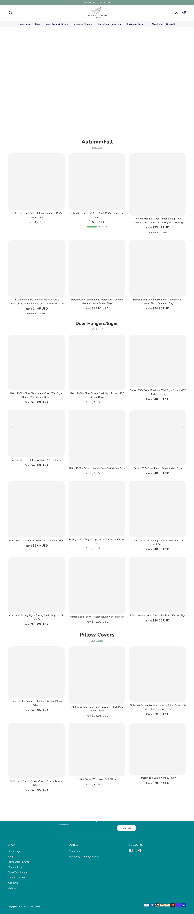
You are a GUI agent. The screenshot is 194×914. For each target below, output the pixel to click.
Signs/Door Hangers (108, 24)
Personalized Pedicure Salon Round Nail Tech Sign (97, 616)
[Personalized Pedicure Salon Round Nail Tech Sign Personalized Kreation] (97, 585)
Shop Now (97, 328)
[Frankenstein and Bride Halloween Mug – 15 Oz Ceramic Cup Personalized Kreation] (36, 181)
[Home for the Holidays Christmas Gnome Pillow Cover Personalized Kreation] (36, 672)
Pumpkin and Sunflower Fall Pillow (157, 777)
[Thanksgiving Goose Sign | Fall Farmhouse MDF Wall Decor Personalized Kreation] (157, 509)
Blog (37, 24)
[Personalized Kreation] (97, 85)
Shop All (170, 24)
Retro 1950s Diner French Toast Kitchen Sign (158, 468)
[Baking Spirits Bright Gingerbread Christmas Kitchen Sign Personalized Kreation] (97, 508)
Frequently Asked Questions (84, 856)
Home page (24, 24)
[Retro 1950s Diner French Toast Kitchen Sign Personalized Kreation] (157, 437)
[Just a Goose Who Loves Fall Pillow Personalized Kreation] (97, 749)
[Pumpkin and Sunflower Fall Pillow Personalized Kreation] (157, 749)
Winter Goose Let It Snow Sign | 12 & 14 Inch (36, 460)
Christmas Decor (135, 24)
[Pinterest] (139, 850)
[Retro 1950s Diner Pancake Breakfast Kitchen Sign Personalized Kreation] (36, 509)
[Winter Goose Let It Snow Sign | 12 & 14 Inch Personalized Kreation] (36, 433)
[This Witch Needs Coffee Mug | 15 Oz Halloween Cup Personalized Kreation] (97, 181)
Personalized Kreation (31, 906)
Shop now (97, 147)
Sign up (127, 827)
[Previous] (12, 426)
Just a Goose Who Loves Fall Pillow (97, 779)
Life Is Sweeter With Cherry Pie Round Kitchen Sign (157, 615)
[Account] (176, 12)
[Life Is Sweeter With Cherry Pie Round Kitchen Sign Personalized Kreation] (157, 584)
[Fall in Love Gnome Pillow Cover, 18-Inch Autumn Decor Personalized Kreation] (36, 750)
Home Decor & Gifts (55, 24)
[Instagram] (135, 850)
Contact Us (74, 851)
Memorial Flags (82, 24)
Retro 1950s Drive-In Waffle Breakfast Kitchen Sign (97, 468)
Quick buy (36, 205)
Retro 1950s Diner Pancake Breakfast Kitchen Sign (36, 540)
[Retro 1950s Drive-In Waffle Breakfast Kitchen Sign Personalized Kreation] (97, 437)
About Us (157, 24)
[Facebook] (131, 850)
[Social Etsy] (144, 850)
